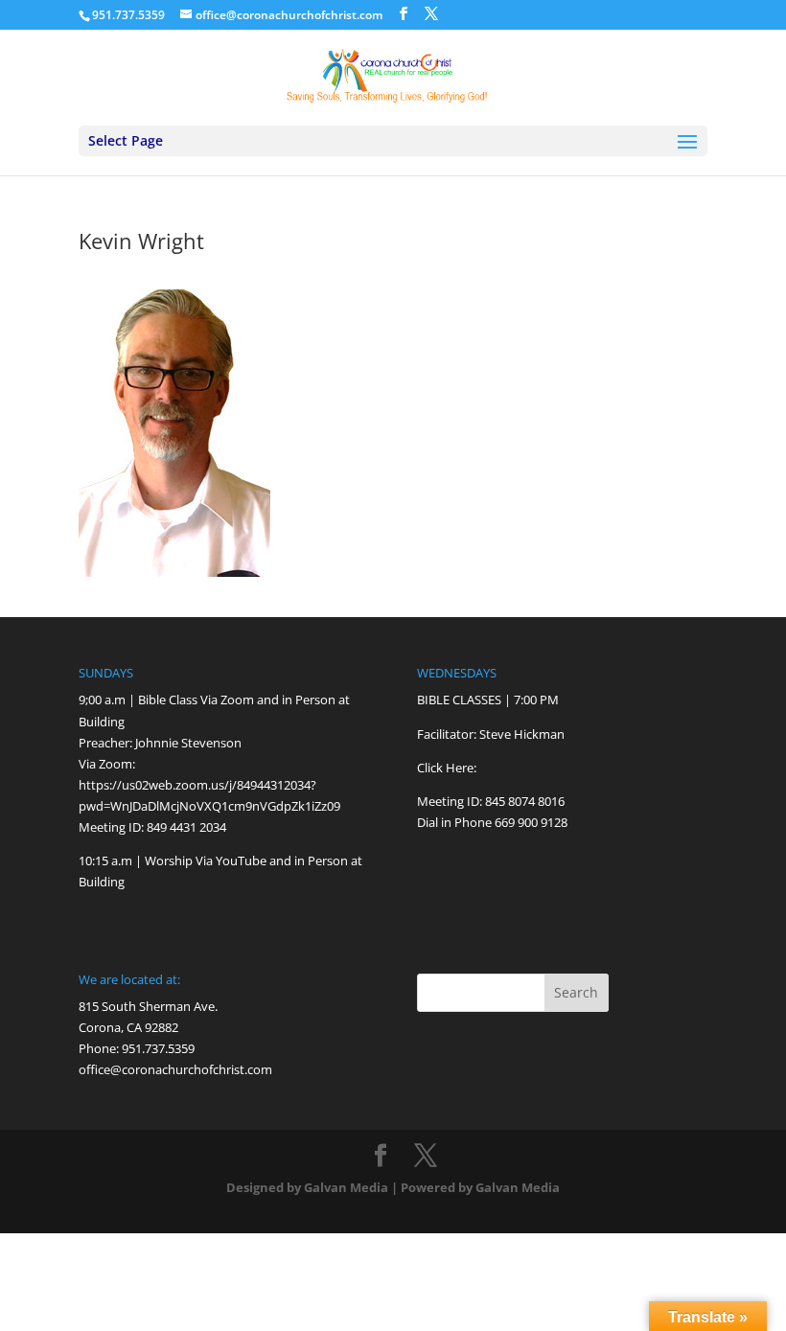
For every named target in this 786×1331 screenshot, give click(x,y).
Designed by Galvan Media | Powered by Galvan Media (393, 1187)
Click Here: (446, 767)
